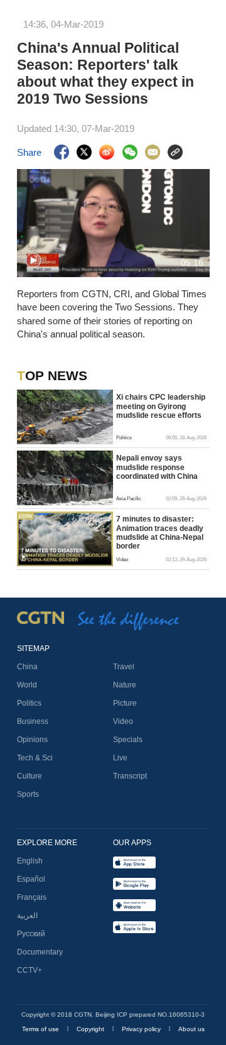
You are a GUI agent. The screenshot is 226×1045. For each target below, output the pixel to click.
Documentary (40, 952)
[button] (33, 261)
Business (32, 721)
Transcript (130, 776)
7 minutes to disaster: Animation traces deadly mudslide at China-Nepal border (159, 532)
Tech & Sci (35, 757)
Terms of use (41, 1029)
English (30, 860)
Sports (28, 794)
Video (123, 721)
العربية (27, 915)
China (27, 666)
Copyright (91, 1029)
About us (191, 1029)
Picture (125, 703)
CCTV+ (29, 970)
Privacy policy (142, 1029)
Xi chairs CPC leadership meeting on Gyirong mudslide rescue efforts (160, 406)
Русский (31, 933)
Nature (124, 685)
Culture (29, 776)
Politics (29, 703)
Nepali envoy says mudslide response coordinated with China (157, 467)
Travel (123, 666)
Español (31, 879)
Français (31, 897)
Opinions (32, 739)
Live (120, 757)
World (27, 685)
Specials (128, 739)
